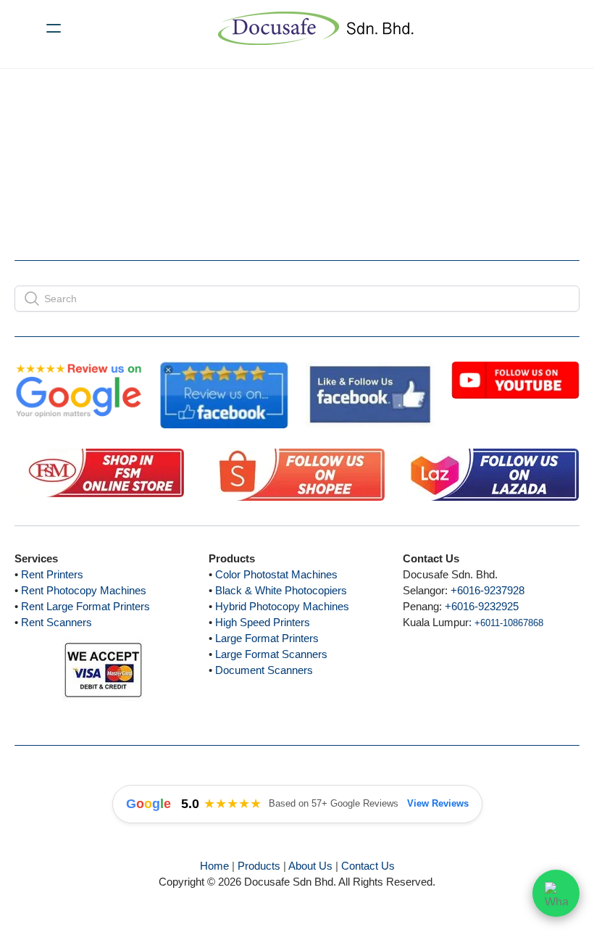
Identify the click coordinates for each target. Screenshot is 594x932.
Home (214, 866)
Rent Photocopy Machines (83, 590)
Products (259, 866)
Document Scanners (264, 670)
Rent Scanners (56, 622)
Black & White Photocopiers (281, 590)
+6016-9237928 (487, 590)
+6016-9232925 (482, 606)
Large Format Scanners (271, 654)
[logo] (315, 28)
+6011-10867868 (508, 622)
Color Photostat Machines (276, 574)
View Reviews (438, 803)
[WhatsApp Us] (556, 890)
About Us (310, 866)
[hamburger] (53, 28)
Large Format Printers (267, 638)
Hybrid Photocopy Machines (282, 606)
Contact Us (368, 866)
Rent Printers (52, 574)
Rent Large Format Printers (85, 606)
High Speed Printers (262, 622)
